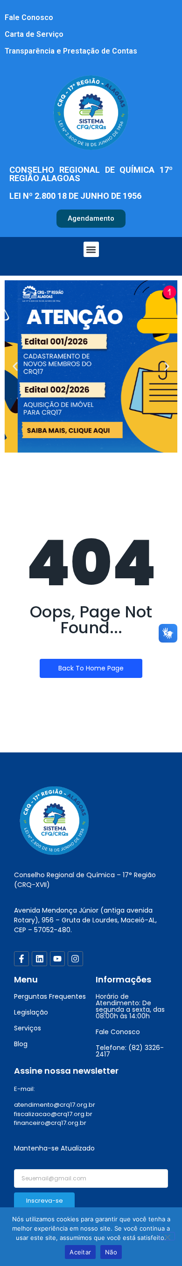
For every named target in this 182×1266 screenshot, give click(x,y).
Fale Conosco (29, 17)
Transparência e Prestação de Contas (71, 51)
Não (111, 1252)
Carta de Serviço (34, 34)
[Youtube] (57, 958)
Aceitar (80, 1252)
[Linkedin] (39, 958)
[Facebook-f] (21, 958)
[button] (91, 249)
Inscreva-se (44, 1200)
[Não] (167, 1236)
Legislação (31, 1012)
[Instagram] (75, 958)
